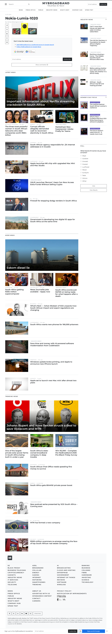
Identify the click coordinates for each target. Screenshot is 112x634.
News (21, 10)
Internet (33, 142)
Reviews (61, 580)
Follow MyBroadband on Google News (29, 47)
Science (85, 580)
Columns (86, 570)
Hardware (33, 161)
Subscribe (103, 4)
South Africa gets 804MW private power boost (51, 485)
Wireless (61, 584)
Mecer (84, 170)
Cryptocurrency (16, 572)
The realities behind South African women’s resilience (98, 106)
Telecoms (12, 584)
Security (33, 539)
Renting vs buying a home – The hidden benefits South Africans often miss (97, 56)
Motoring (33, 464)
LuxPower (85, 167)
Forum (40, 10)
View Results (93, 190)
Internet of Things (66, 577)
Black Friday (59, 448)
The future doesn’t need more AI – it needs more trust (96, 132)
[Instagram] (30, 613)
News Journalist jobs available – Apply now (40, 291)
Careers (36, 601)
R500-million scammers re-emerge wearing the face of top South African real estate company (53, 542)
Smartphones (38, 582)
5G (9, 565)
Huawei (85, 164)
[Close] (106, 631)
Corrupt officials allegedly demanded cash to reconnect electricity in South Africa (41, 130)
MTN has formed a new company (45, 523)
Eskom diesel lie (18, 267)
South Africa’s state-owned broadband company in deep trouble (39, 454)
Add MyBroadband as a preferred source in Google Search (35, 44)
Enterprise (62, 572)
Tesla (84, 175)
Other (84, 181)
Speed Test (89, 10)
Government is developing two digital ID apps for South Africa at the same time (52, 220)
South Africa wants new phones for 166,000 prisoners (54, 324)
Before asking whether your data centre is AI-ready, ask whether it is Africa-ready (98, 70)
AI (30, 198)
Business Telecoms (11, 124)
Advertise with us (41, 593)
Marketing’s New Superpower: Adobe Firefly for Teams (64, 129)
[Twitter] (7, 29)
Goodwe (85, 158)
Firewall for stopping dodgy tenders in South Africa (53, 201)
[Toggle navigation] (6, 4)
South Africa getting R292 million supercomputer (14, 292)
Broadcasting (11, 98)
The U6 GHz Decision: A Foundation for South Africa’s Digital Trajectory (98, 43)
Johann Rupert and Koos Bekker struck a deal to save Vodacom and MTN (41, 427)
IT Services (13, 580)
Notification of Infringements (72, 593)
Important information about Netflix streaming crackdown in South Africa (41, 103)
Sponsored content (42, 596)
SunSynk (85, 172)
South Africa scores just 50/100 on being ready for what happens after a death (66, 293)
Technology (34, 287)
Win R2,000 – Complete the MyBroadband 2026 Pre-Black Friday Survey (66, 453)
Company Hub (77, 10)
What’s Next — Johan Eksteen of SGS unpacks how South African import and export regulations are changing (53, 308)
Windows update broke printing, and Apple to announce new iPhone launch (51, 363)
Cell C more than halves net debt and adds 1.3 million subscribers (97, 29)
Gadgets (33, 378)
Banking (86, 565)
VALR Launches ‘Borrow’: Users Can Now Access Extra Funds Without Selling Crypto (52, 183)
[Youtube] (26, 613)
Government (34, 217)
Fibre (84, 572)
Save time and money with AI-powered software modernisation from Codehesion (52, 344)
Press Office (30, 10)
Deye (84, 156)
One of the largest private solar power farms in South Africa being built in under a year (16, 454)
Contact (36, 598)
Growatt (85, 161)
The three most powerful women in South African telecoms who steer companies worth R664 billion (16, 131)
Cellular (10, 422)
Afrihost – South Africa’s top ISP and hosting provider (97, 83)
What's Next (64, 10)
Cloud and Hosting (66, 570)
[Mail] (7, 42)
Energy (32, 124)
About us (36, 591)
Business (33, 303)
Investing (86, 577)
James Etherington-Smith (15, 22)
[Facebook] (9, 613)
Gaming (35, 575)
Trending (33, 359)
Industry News (51, 10)
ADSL (34, 565)
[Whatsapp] (18, 613)
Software (61, 582)
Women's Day (95, 102)
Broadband (37, 568)
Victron (84, 178)
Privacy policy (64, 591)
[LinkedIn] (7, 34)
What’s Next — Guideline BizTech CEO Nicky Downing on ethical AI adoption (98, 119)
